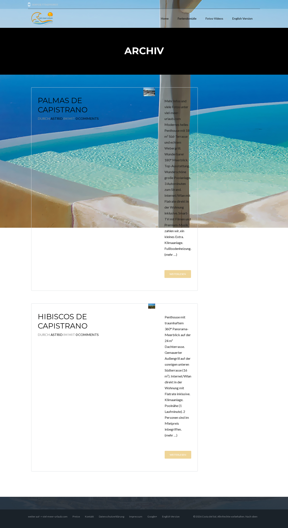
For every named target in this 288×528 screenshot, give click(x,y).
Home (165, 18)
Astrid (57, 118)
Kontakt (89, 516)
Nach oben (251, 516)
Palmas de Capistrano (62, 105)
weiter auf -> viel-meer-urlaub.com (47, 516)
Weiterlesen (178, 274)
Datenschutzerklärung (111, 516)
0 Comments (87, 118)
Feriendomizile (187, 18)
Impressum (135, 516)
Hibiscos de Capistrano (62, 321)
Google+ (152, 516)
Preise (76, 516)
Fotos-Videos (214, 18)
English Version (242, 18)
